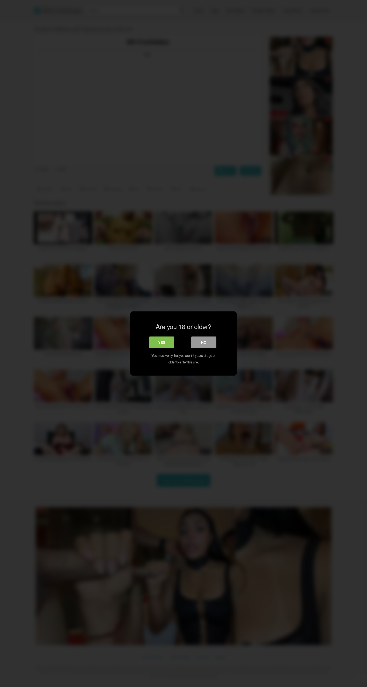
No (203, 342)
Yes (161, 342)
